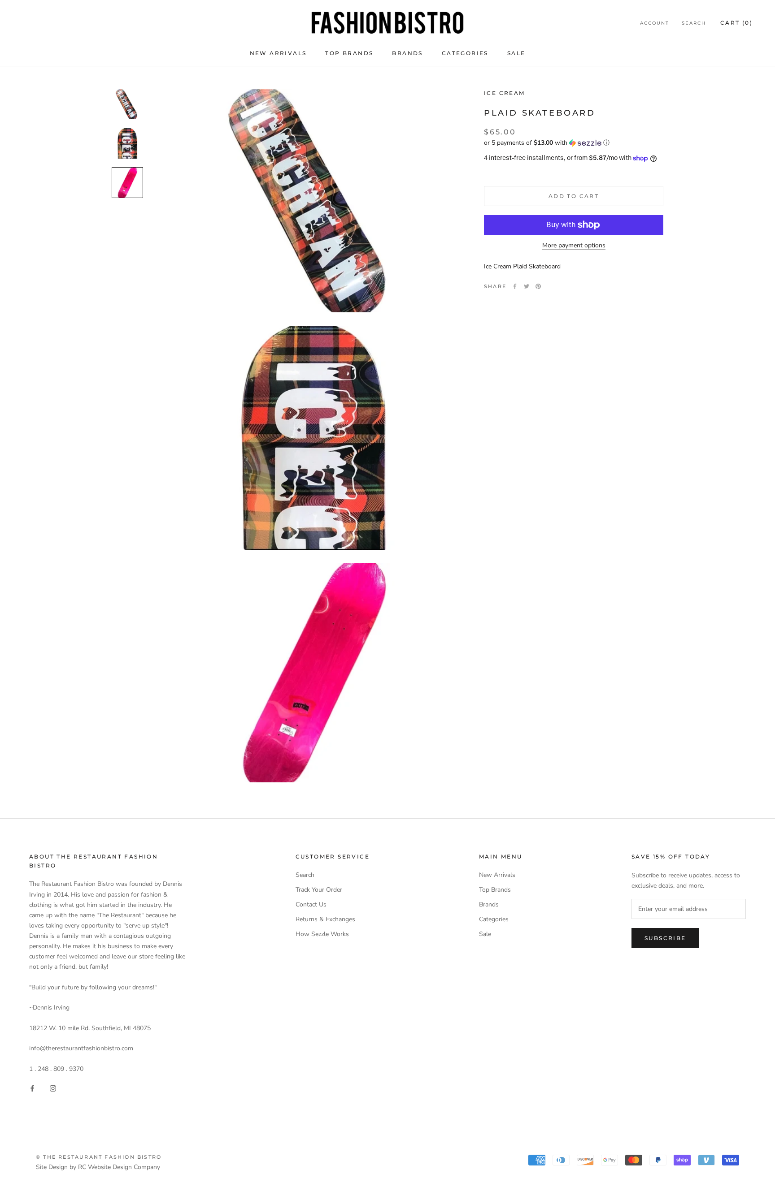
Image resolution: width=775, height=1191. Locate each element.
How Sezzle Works (322, 934)
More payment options (573, 245)
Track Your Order (319, 889)
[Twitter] (526, 286)
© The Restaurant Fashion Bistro (98, 1157)
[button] (573, 142)
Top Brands (349, 53)
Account (654, 23)
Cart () (736, 22)
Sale (516, 53)
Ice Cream (504, 93)
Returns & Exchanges (325, 919)
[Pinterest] (538, 286)
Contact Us (311, 904)
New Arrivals (278, 53)
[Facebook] (515, 286)
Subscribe (665, 938)
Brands (407, 53)
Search (694, 23)
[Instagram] (53, 1088)
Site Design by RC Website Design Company (98, 1167)
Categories (465, 53)
